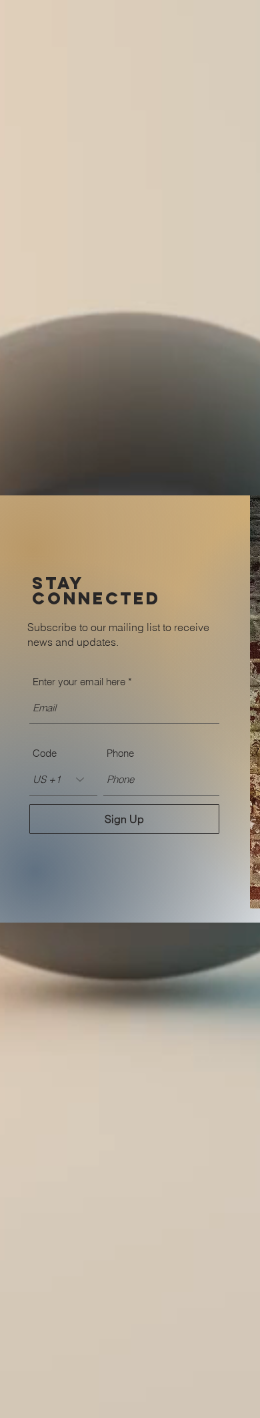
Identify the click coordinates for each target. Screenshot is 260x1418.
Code (45, 753)
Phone (120, 753)
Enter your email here (79, 682)
